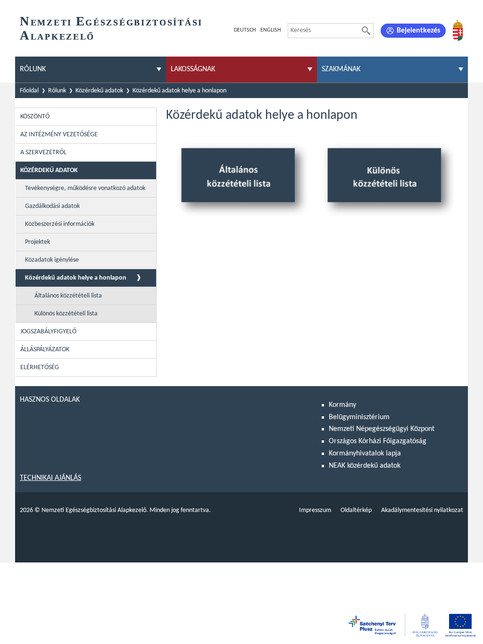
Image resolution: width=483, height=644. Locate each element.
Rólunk (57, 90)
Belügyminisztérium (359, 417)
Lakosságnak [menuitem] (193, 69)
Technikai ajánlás (50, 478)
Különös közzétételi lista (66, 313)
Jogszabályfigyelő (48, 331)
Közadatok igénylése (52, 260)
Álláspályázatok (44, 349)
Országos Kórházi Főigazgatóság (377, 441)
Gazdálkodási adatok (52, 206)
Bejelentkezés (418, 30)
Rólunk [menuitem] (33, 69)
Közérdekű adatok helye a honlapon (179, 90)
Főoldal (29, 90)
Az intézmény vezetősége (59, 134)
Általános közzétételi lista (68, 295)
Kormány (342, 405)
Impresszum (315, 510)
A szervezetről (43, 152)
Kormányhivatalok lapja (365, 453)
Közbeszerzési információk (59, 224)
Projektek (37, 242)
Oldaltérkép (356, 510)
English (270, 30)
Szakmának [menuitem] (341, 69)
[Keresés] (366, 31)
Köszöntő (35, 116)
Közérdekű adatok (99, 90)
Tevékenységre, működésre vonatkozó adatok (85, 188)
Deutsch (245, 30)
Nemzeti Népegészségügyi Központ (381, 429)
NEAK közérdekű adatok (364, 466)
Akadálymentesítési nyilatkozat (422, 510)
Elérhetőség (39, 367)
